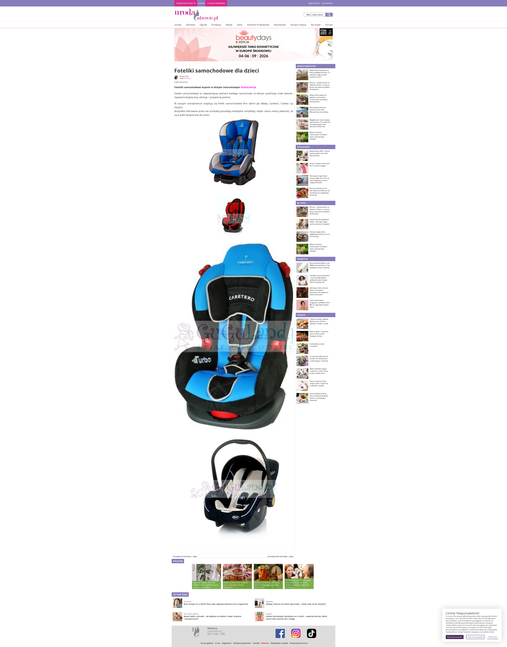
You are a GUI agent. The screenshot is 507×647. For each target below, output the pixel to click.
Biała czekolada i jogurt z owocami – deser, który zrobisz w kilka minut (319, 371)
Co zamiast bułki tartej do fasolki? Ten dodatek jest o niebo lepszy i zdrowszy (319, 358)
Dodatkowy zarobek (279, 643)
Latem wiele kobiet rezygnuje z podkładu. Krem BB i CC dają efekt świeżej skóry (320, 303)
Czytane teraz (180, 594)
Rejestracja (314, 3)
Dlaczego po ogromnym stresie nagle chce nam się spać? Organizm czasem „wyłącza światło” (319, 179)
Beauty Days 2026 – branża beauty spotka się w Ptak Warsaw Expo (320, 153)
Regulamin (226, 643)
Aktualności (303, 147)
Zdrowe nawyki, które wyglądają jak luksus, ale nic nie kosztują (320, 234)
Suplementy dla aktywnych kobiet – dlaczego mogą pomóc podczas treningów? (320, 221)
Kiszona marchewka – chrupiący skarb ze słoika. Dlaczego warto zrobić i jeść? (267, 584)
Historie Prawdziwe (258, 24)
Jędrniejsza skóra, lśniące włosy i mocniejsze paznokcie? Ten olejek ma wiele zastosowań (319, 291)
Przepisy (216, 24)
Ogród (203, 24)
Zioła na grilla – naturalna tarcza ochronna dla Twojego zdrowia (319, 334)
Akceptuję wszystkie (454, 637)
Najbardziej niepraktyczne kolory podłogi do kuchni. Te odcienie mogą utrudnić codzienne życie (320, 73)
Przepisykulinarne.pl (299, 643)
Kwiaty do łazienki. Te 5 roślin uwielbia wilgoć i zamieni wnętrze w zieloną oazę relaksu (206, 584)
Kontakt (256, 643)
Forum (329, 24)
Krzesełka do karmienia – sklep (185, 556)
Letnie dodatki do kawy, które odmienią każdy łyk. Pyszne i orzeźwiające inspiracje (319, 397)
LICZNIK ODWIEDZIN (216, 3)
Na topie (316, 24)
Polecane (178, 561)
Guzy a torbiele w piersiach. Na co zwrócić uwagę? (320, 164)
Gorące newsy (298, 24)
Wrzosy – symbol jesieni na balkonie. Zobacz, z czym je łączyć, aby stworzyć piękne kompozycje (320, 86)
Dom (239, 24)
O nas (217, 643)
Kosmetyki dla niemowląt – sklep (280, 556)
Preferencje (492, 637)
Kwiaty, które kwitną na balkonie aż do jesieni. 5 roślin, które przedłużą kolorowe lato (318, 98)
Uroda (177, 24)
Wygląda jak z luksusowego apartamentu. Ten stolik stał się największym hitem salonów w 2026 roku (320, 123)
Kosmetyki (280, 24)
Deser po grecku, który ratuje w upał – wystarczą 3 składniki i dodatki (319, 383)
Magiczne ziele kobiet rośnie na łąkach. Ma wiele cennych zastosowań (236, 584)
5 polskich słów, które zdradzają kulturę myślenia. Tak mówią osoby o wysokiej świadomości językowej (297, 583)
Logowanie (327, 3)
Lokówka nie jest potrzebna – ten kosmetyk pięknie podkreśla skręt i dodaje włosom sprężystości (320, 278)
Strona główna (207, 643)
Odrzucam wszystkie (475, 637)
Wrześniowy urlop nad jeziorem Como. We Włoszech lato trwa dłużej (319, 109)
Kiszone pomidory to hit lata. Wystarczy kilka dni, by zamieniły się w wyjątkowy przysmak (320, 191)
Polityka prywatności (242, 643)
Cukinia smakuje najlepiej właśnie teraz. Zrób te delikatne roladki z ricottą (319, 321)
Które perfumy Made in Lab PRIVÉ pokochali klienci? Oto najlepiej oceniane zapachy (320, 265)
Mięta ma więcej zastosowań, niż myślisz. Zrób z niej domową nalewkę (318, 135)
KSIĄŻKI (201, 3)
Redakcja (187, 78)
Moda (229, 24)
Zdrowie (190, 24)
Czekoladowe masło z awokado (317, 345)
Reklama (265, 643)
